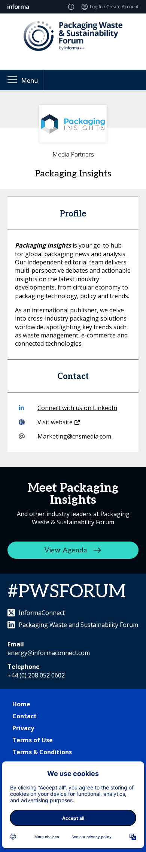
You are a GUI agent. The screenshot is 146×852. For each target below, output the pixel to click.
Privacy (23, 728)
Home (21, 704)
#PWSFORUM (66, 592)
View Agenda (65, 550)
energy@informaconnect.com (48, 653)
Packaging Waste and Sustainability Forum (78, 625)
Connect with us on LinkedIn (77, 408)
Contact (24, 716)
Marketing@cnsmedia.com (74, 436)
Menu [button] (29, 80)
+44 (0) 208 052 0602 (36, 675)
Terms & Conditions (42, 752)
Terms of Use (32, 740)
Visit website (55, 422)
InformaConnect (42, 613)
